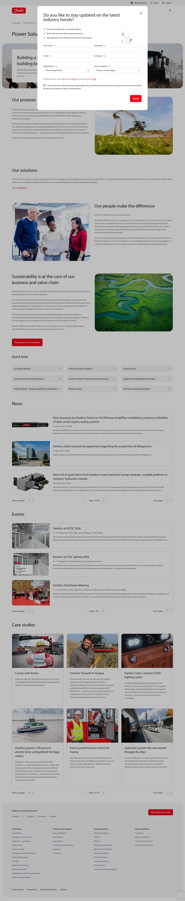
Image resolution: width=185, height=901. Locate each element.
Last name (99, 45)
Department (49, 66)
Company (98, 56)
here (74, 79)
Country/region (101, 66)
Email (46, 56)
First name (48, 45)
